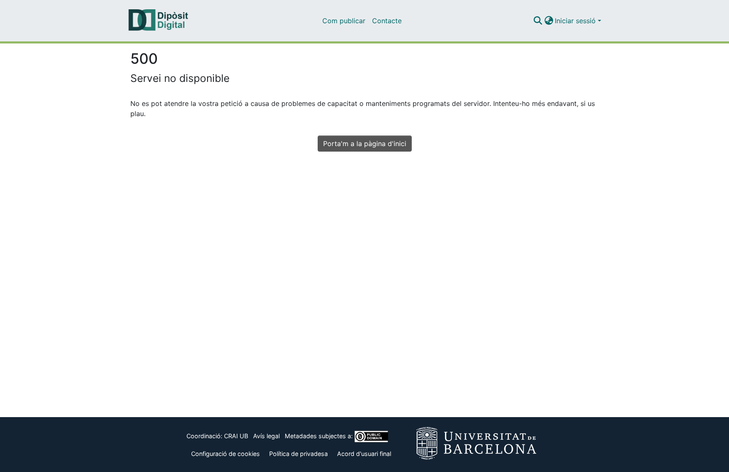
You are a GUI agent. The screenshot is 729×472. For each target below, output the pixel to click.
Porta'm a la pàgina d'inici (364, 143)
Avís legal (266, 435)
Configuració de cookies (225, 453)
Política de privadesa (298, 453)
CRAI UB (236, 435)
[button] (537, 21)
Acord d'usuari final (364, 453)
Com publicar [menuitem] (343, 20)
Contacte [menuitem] (387, 20)
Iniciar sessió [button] (576, 20)
